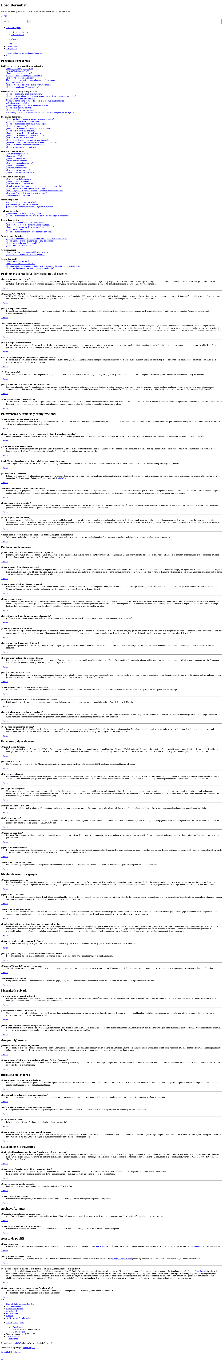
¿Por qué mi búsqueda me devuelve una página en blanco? (30, 227)
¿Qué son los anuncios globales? (19, 163)
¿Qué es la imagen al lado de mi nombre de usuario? (27, 105)
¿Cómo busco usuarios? (16, 229)
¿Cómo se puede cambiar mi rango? (20, 110)
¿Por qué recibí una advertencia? (19, 138)
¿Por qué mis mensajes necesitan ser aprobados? (25, 145)
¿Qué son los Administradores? (18, 179)
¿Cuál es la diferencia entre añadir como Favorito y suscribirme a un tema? (36, 238)
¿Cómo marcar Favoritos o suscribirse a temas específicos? (30, 241)
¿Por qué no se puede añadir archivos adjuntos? (25, 135)
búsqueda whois (200, 1271)
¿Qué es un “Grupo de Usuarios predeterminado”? (26, 193)
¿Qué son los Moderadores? (17, 181)
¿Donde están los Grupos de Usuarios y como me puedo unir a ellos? (34, 186)
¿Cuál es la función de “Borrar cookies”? (22, 87)
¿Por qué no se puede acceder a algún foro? (24, 133)
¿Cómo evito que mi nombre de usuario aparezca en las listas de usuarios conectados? (41, 96)
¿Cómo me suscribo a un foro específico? (23, 243)
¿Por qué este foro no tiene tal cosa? (20, 263)
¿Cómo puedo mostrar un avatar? (19, 108)
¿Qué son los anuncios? (15, 165)
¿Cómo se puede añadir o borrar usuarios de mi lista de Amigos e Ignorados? (37, 216)
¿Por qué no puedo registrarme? (19, 73)
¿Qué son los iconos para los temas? (20, 172)
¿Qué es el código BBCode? (17, 154)
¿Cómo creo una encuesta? (17, 126)
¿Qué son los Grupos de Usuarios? (20, 184)
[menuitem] (20, 32)
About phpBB (199, 1246)
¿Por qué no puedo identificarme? (20, 78)
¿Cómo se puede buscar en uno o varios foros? (25, 222)
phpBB (61, 478)
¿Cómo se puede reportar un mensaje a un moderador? (28, 140)
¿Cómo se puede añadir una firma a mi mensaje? (26, 124)
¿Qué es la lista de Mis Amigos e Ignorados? (24, 213)
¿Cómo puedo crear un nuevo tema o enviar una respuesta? (30, 119)
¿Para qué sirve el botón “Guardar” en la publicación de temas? (32, 142)
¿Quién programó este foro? (17, 261)
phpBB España (29, 1347)
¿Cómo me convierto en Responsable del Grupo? (26, 188)
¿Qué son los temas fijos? (16, 168)
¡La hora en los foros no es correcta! (20, 98)
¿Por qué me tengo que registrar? (19, 68)
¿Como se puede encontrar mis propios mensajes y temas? (29, 232)
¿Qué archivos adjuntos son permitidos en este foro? (27, 252)
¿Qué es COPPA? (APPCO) (18, 71)
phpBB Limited (102, 1246)
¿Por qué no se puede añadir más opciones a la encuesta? (29, 128)
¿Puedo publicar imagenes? (17, 161)
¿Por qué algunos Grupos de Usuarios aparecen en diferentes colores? (34, 191)
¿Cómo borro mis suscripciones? (19, 245)
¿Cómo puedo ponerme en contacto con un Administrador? (30, 268)
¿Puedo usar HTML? (14, 156)
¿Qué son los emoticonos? (16, 158)
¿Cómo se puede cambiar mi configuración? (24, 94)
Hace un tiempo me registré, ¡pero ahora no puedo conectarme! (31, 80)
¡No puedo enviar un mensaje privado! (22, 202)
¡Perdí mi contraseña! (14, 82)
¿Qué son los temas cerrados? (18, 170)
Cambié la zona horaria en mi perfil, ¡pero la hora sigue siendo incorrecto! (36, 101)
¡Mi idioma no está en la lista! (18, 103)
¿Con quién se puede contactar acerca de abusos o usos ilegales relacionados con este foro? (43, 266)
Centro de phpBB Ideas (122, 1259)
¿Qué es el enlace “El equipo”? (18, 195)
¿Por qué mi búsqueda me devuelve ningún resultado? (28, 225)
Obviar (4, 16)
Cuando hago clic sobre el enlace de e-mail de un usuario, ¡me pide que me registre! (40, 112)
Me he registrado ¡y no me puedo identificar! (24, 75)
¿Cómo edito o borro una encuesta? (20, 131)
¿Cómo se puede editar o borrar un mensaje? (24, 121)
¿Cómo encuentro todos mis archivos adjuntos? (25, 254)
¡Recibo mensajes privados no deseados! (22, 204)
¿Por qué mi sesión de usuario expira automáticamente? (28, 85)
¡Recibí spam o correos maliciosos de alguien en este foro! (29, 207)
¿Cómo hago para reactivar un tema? (21, 147)
